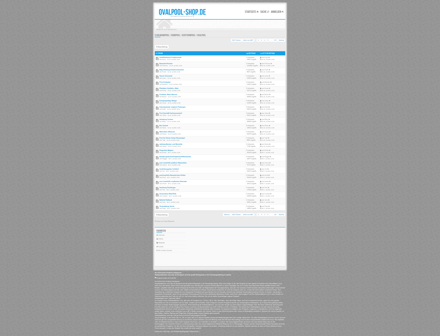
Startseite (250, 12)
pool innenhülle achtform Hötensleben (173, 163)
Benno (164, 97)
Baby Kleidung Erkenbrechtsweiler (171, 70)
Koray (164, 90)
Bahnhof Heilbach (165, 200)
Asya (164, 59)
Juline (164, 115)
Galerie (160, 239)
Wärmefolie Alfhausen (167, 132)
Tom (163, 190)
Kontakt (160, 247)
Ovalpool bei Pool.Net (187, 288)
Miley (164, 121)
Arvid (164, 177)
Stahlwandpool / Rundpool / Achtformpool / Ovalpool (180, 35)
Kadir (164, 109)
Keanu (164, 134)
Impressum (158, 331)
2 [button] (258, 40)
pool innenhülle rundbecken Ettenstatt (173, 181)
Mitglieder (161, 243)
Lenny (164, 103)
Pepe (164, 208)
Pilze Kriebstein (165, 82)
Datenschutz (194, 331)
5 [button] (267, 40)
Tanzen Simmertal (165, 76)
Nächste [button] (281, 40)
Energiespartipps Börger (168, 101)
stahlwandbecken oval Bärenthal (170, 144)
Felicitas (165, 65)
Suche (263, 12)
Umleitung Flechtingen (167, 187)
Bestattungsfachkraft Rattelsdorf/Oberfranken (175, 157)
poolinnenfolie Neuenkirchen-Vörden (172, 175)
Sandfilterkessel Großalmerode (170, 57)
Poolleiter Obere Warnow (168, 94)
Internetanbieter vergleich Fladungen (172, 107)
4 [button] (264, 40)
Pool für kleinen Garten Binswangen (172, 138)
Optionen (227, 214)
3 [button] (261, 40)
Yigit (163, 140)
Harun (164, 128)
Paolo (164, 72)
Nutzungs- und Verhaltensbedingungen (176, 331)
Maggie (164, 159)
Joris (163, 202)
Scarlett (164, 196)
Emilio (164, 152)
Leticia (164, 165)
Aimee (164, 183)
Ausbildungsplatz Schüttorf (169, 169)
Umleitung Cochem (166, 119)
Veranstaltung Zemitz (166, 206)
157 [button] (275, 40)
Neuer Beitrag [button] (162, 47)
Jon (163, 171)
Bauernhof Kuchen (166, 63)
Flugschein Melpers (166, 150)
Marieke (165, 84)
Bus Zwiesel (163, 125)
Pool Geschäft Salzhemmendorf (170, 113)
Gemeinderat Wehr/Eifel (167, 194)
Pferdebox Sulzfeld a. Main (169, 88)
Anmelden (276, 12)
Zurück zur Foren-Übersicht (165, 221)
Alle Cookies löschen (165, 250)
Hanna (164, 146)
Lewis (164, 78)
